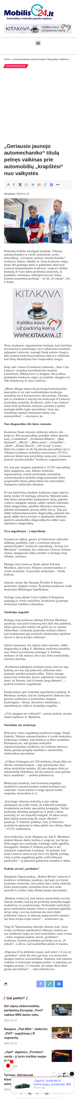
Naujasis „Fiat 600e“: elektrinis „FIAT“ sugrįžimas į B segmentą (26, 1033)
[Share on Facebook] (14, 184)
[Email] (39, 184)
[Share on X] (20, 184)
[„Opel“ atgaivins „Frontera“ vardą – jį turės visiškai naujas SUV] (62, 1056)
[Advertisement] (38, 105)
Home (7, 59)
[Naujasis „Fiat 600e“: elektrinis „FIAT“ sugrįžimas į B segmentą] (62, 1033)
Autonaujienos (16, 66)
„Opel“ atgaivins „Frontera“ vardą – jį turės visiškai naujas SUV (25, 1056)
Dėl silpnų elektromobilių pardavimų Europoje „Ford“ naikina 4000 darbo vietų (24, 1010)
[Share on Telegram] (32, 184)
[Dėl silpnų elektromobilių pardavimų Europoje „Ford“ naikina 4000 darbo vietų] (62, 1010)
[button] (38, 43)
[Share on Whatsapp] (26, 184)
